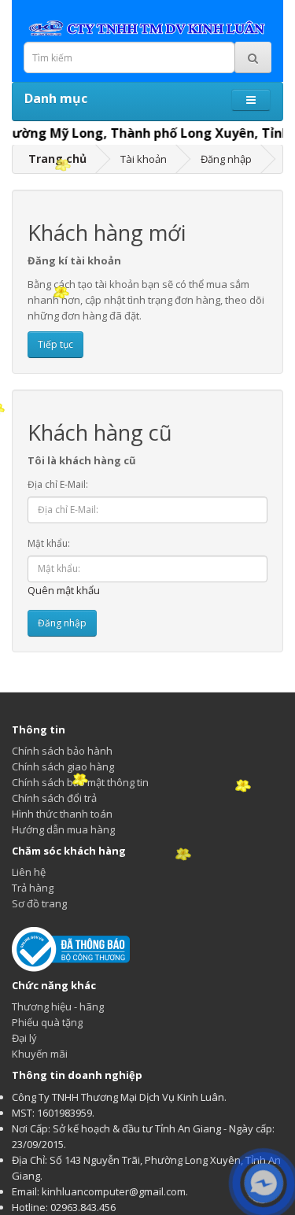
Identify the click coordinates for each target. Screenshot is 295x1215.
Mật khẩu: (49, 543)
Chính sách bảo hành (62, 751)
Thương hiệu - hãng (58, 1006)
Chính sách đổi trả (54, 798)
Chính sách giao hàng (63, 766)
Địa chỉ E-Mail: (58, 484)
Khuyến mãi (40, 1054)
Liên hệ (29, 872)
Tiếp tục (55, 344)
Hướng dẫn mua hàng (63, 829)
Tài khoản (143, 159)
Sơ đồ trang (39, 903)
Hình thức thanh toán (62, 814)
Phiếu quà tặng (47, 1022)
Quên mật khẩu (64, 590)
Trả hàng (32, 888)
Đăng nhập (226, 159)
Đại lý (24, 1038)
